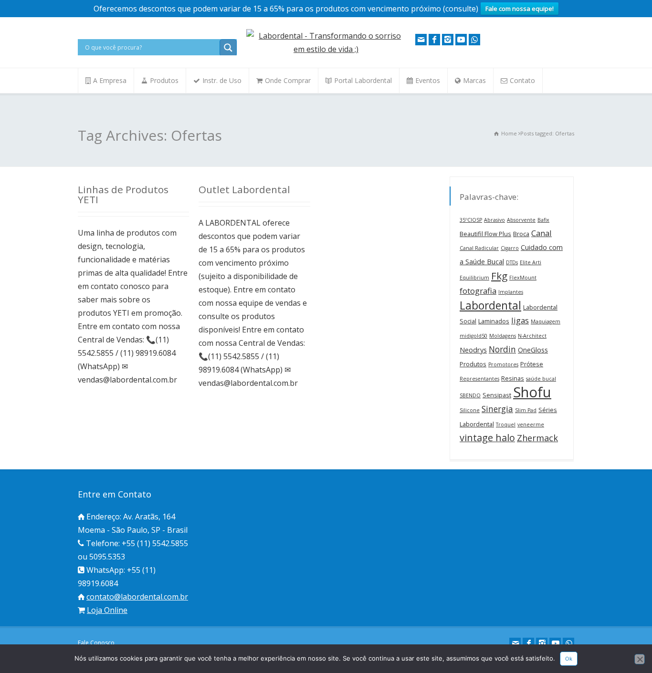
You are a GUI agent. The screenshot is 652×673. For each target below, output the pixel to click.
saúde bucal (541, 378)
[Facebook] (434, 39)
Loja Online (107, 610)
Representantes (479, 378)
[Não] (639, 659)
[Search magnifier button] (228, 47)
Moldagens (502, 335)
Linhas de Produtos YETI (123, 194)
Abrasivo (494, 220)
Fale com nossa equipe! (519, 8)
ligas (520, 320)
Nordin (502, 349)
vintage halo (487, 437)
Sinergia (497, 408)
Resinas (512, 378)
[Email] (421, 39)
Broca (521, 233)
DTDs (512, 262)
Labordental (490, 305)
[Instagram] (447, 39)
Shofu (532, 392)
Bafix (543, 220)
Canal (541, 233)
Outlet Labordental (244, 189)
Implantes (510, 292)
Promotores (503, 364)
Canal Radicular (479, 248)
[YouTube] (461, 39)
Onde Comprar (288, 80)
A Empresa (109, 80)
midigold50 (473, 335)
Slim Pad (525, 410)
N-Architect (532, 335)
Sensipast (497, 395)
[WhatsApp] (474, 39)
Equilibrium (474, 277)
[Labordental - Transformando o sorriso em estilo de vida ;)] (325, 49)
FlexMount (522, 277)
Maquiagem (545, 321)
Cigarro (510, 248)
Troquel (505, 424)
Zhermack (537, 438)
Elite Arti (530, 262)
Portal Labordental (363, 80)
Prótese (531, 364)
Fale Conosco (96, 643)
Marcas (474, 80)
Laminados (493, 321)
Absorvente (521, 220)
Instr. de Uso (222, 80)
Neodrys (473, 349)
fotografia (478, 290)
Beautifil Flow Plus (485, 233)
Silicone (470, 410)
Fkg (499, 275)
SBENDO (470, 395)
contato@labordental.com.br (137, 596)
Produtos (164, 80)
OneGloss (533, 349)
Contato (522, 80)
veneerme (530, 424)
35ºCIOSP (471, 220)
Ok (568, 658)
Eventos (427, 80)
